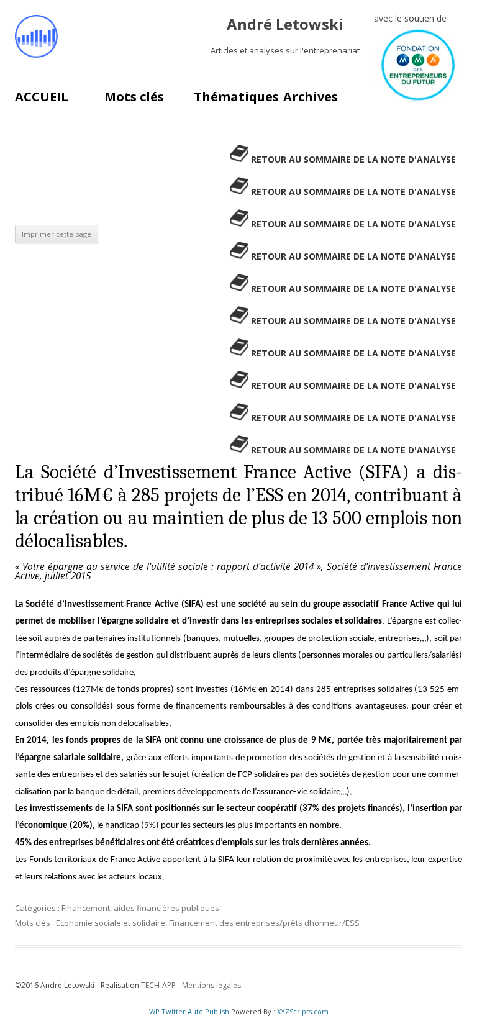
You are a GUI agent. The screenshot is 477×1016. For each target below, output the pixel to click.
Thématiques (236, 96)
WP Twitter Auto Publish (189, 1011)
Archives (310, 96)
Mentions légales (211, 985)
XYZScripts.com (303, 1011)
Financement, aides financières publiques (140, 908)
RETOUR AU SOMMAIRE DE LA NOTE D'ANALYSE (353, 159)
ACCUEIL (41, 96)
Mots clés (134, 96)
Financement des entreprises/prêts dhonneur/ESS (264, 922)
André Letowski (285, 24)
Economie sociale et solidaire (110, 922)
